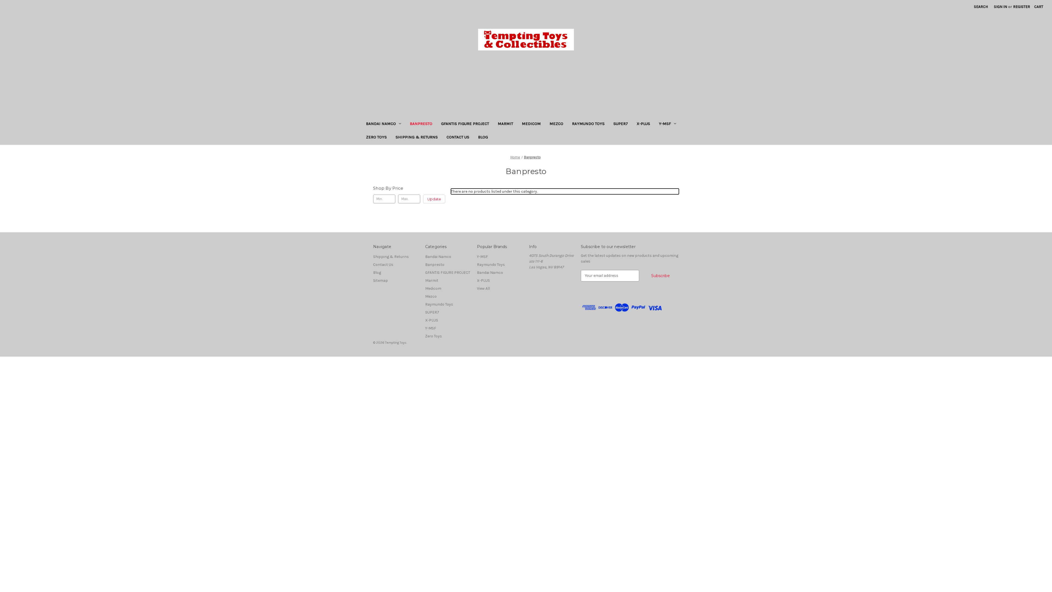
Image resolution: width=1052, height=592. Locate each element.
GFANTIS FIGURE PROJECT (465, 123)
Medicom (531, 123)
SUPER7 (620, 123)
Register (1021, 6)
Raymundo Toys (588, 123)
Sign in (1000, 6)
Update (434, 199)
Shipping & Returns (417, 137)
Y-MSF (665, 123)
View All (483, 288)
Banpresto (421, 123)
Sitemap (380, 280)
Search (981, 6)
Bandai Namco (381, 123)
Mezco (556, 123)
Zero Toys (376, 137)
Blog (483, 137)
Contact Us (458, 137)
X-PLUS (643, 123)
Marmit (505, 123)
